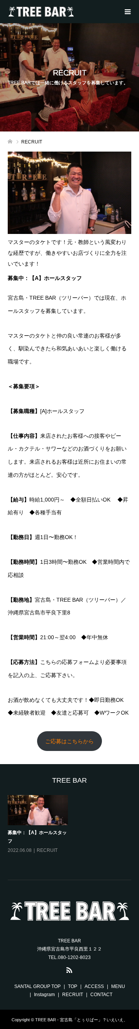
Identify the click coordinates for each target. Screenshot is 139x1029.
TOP (72, 986)
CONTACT (101, 994)
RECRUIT (47, 850)
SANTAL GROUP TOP (37, 986)
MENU (118, 986)
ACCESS (94, 986)
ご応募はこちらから (69, 741)
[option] (71, 830)
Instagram (44, 994)
